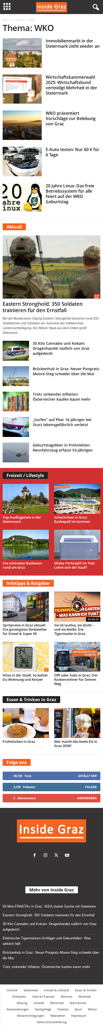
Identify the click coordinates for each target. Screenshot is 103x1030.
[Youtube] (68, 856)
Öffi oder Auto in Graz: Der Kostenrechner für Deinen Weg (76, 679)
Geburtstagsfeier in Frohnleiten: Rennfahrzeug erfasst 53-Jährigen (63, 448)
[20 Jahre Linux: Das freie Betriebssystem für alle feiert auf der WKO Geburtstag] (22, 198)
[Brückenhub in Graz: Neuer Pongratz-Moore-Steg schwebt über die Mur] (16, 376)
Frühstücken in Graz (19, 741)
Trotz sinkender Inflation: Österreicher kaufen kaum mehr (62, 397)
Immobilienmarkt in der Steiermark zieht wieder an (73, 43)
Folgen (91, 787)
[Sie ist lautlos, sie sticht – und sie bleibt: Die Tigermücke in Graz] (77, 607)
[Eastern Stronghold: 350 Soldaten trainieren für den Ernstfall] (51, 267)
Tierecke (62, 1009)
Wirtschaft (57, 1003)
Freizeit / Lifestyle (25, 475)
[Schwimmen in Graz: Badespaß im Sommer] (77, 499)
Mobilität (84, 996)
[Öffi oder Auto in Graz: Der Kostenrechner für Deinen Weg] (77, 657)
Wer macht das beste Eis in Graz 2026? (75, 743)
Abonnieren (87, 798)
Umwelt (39, 1003)
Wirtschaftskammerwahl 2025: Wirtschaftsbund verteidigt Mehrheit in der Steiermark (71, 85)
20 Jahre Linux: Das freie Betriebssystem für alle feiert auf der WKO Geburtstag (70, 194)
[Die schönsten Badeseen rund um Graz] (26, 545)
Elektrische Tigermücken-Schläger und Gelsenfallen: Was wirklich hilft (47, 941)
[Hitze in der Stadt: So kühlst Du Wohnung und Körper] (26, 657)
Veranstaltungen (17, 1009)
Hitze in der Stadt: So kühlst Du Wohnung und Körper (25, 677)
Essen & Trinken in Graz (31, 699)
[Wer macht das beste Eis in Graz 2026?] (77, 723)
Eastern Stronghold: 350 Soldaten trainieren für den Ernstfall (43, 307)
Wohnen (66, 996)
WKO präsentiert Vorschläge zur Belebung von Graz (71, 118)
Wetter (92, 1009)
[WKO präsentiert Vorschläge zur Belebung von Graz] (22, 125)
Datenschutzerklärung (52, 1022)
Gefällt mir (87, 776)
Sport (78, 1009)
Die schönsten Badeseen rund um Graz (22, 565)
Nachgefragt (43, 1009)
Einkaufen (19, 996)
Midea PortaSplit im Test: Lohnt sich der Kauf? (74, 565)
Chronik (12, 990)
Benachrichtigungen (30, 1016)
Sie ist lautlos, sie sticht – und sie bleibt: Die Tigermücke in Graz (74, 629)
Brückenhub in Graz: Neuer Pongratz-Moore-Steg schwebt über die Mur (66, 371)
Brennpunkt (78, 1003)
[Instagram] (46, 856)
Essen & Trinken (86, 990)
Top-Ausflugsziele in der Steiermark (22, 519)
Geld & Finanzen (43, 996)
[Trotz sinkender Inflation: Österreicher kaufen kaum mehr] (16, 402)
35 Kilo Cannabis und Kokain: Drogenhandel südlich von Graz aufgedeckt (61, 348)
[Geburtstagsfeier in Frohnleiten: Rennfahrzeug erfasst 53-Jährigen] (16, 452)
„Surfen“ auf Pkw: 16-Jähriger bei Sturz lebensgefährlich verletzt (62, 422)
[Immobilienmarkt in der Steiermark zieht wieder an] (22, 53)
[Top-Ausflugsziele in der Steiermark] (26, 499)
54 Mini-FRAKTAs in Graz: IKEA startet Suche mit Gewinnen (49, 906)
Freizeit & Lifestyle (56, 990)
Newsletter (57, 1016)
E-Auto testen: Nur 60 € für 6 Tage (72, 152)
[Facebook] (35, 856)
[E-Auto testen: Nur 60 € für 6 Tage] (22, 161)
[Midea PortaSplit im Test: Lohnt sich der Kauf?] (77, 545)
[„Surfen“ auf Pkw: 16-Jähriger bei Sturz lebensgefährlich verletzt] (16, 427)
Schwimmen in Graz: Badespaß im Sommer (72, 519)
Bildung (22, 1003)
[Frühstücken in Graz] (26, 723)
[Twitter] (57, 856)
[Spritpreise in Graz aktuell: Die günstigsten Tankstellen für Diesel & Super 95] (26, 607)
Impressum (78, 1016)
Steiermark (31, 990)
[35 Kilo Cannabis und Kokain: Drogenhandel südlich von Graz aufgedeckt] (16, 351)
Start (6, 20)
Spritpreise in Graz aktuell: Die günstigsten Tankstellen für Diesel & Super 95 (25, 629)
